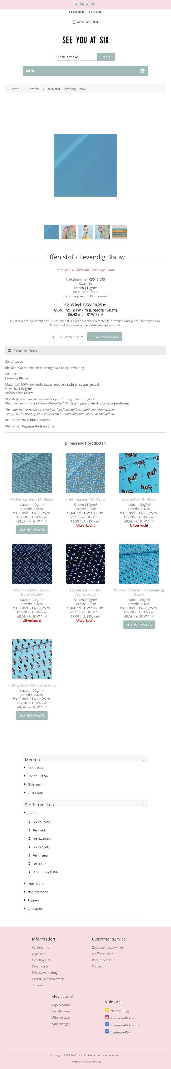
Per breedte (41, 847)
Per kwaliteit (42, 839)
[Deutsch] (93, 5)
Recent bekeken (103, 960)
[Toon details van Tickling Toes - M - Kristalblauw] (32, 659)
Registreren (77, 12)
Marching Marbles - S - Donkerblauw (32, 592)
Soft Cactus (90, 292)
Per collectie (42, 822)
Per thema (40, 855)
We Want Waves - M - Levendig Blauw (139, 592)
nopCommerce (92, 1061)
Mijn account (60, 1005)
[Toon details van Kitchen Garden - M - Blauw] (32, 473)
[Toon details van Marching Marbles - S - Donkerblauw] (32, 564)
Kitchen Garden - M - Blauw (32, 499)
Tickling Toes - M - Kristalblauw (32, 685)
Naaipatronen (38, 892)
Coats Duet (36, 793)
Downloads (40, 966)
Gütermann (36, 784)
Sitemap (38, 985)
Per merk (39, 830)
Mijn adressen (61, 1017)
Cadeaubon (36, 909)
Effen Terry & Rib (45, 872)
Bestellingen (60, 1011)
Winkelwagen (60, 1024)
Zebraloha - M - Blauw (139, 499)
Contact (97, 966)
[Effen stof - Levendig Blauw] (51, 232)
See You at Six (38, 776)
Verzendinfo (40, 947)
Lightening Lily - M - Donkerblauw (85, 592)
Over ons (38, 954)
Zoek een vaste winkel (108, 947)
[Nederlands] (82, 5)
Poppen (33, 900)
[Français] (88, 5)
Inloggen (95, 12)
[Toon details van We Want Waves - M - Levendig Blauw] (139, 564)
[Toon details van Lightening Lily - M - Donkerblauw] (85, 564)
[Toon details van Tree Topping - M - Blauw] (85, 473)
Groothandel (41, 960)
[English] (77, 5)
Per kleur (39, 864)
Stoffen (33, 813)
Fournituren (37, 884)
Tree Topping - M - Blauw (85, 499)
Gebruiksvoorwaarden (48, 979)
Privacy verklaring (45, 972)
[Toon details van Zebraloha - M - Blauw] (139, 473)
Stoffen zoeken (102, 954)
